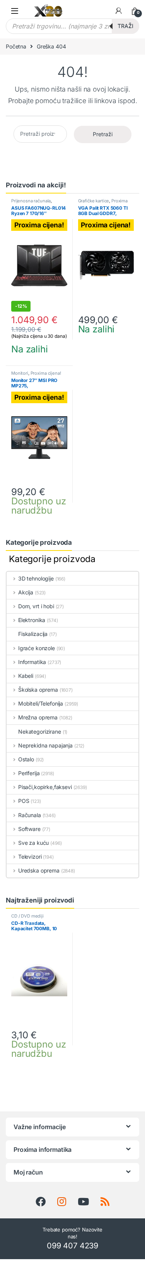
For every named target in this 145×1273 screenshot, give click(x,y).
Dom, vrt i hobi (36, 606)
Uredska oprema (39, 870)
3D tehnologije (36, 578)
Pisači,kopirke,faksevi (45, 787)
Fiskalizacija (33, 634)
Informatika (32, 662)
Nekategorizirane (39, 731)
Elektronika (31, 620)
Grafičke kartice (93, 201)
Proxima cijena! (46, 373)
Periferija (28, 773)
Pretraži (103, 134)
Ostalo (26, 759)
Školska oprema (38, 689)
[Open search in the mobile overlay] (72, 26)
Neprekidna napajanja (45, 745)
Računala (29, 815)
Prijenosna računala (31, 201)
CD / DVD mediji (27, 916)
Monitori (19, 373)
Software (29, 829)
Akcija (25, 592)
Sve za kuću (33, 842)
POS (23, 801)
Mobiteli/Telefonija (40, 703)
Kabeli (25, 675)
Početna (16, 46)
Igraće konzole (36, 648)
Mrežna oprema (38, 717)
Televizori (29, 856)
